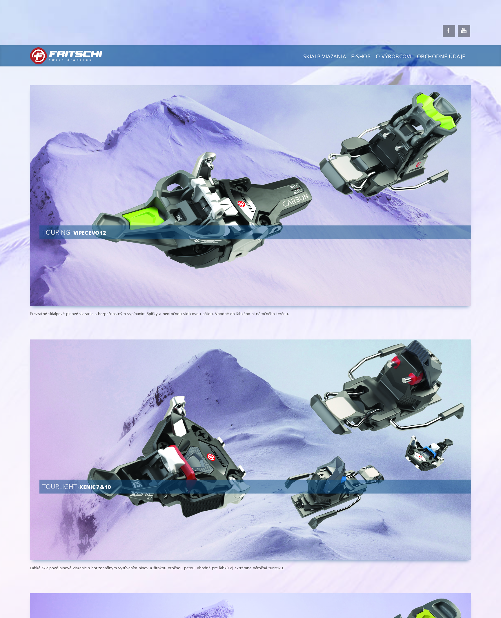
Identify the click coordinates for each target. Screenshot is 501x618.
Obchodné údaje (441, 56)
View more (260, 205)
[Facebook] (449, 31)
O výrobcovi (394, 56)
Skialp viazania (324, 56)
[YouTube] (464, 31)
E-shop (361, 56)
